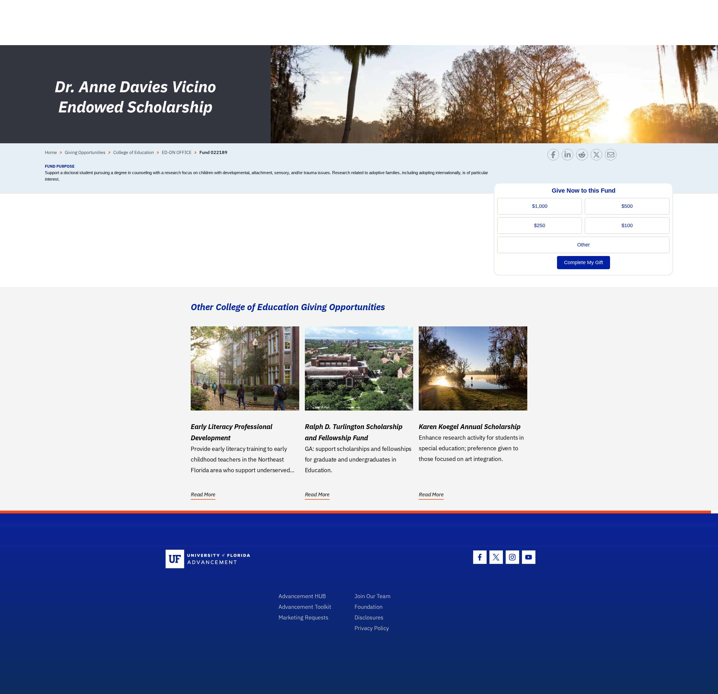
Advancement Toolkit (305, 606)
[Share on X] (598, 156)
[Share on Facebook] (554, 156)
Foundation (369, 606)
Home (51, 152)
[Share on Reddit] (583, 156)
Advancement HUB (302, 596)
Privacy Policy (372, 628)
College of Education (133, 152)
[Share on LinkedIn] (569, 156)
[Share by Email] (612, 156)
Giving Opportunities (85, 152)
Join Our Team (373, 596)
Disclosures (369, 617)
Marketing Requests (303, 617)
